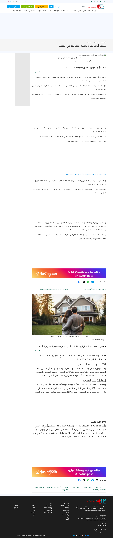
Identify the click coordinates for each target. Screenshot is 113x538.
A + (39, 72)
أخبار (89, 10)
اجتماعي (89, 42)
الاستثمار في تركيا (48, 507)
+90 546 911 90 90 (101, 526)
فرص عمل (41, 6)
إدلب (34, 507)
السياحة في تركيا (48, 510)
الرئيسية (103, 42)
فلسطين (33, 512)
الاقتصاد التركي (48, 508)
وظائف (50, 503)
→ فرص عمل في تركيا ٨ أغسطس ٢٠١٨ (95, 289)
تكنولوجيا (56, 10)
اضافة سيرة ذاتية (27, 6)
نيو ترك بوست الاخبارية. (22, 535)
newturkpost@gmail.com (99, 532)
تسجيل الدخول (101, 1)
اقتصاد (74, 10)
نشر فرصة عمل (13, 6)
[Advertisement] (56, 26)
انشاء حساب (91, 1)
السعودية (32, 508)
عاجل (67, 517)
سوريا (33, 505)
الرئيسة (94, 10)
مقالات (50, 10)
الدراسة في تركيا (48, 512)
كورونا (67, 512)
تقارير (44, 10)
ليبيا (34, 515)
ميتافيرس (32, 10)
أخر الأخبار (96, 42)
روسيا (33, 510)
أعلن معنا (16, 507)
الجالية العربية (17, 10)
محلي (84, 10)
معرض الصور (15, 508)
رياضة (63, 10)
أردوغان (67, 519)
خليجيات (25, 10)
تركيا (34, 503)
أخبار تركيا (66, 503)
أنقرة (67, 515)
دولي (79, 10)
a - (35, 72)
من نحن (16, 505)
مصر (34, 514)
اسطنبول (66, 507)
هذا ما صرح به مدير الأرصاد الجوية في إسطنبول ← (54, 289)
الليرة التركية (66, 510)
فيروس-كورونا (65, 514)
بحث (51, 6)
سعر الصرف (49, 505)
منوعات (39, 10)
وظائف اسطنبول (64, 505)
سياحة (68, 10)
